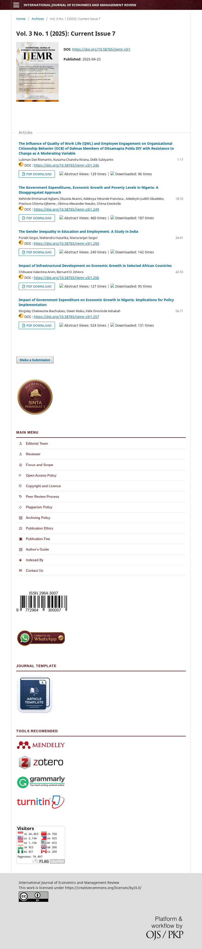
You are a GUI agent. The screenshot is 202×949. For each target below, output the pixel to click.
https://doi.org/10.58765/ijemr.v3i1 (101, 49)
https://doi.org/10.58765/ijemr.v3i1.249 (66, 209)
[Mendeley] (41, 748)
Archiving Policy (34, 517)
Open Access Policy (37, 475)
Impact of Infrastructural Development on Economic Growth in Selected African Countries (95, 265)
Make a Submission (35, 360)
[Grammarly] (41, 788)
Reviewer (29, 454)
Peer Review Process (39, 496)
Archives (38, 18)
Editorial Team (33, 443)
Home (20, 18)
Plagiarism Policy (35, 507)
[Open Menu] (16, 5)
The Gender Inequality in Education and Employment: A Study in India (78, 231)
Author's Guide (34, 549)
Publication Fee (34, 539)
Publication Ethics (36, 528)
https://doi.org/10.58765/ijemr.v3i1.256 (66, 277)
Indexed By (31, 560)
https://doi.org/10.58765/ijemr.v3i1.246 (66, 165)
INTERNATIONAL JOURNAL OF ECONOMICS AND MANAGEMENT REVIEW (80, 5)
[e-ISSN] (41, 611)
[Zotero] (41, 768)
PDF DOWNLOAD (38, 174)
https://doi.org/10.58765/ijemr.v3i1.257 (66, 316)
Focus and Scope (36, 465)
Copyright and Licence (40, 486)
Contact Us (31, 570)
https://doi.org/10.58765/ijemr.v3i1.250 (66, 243)
